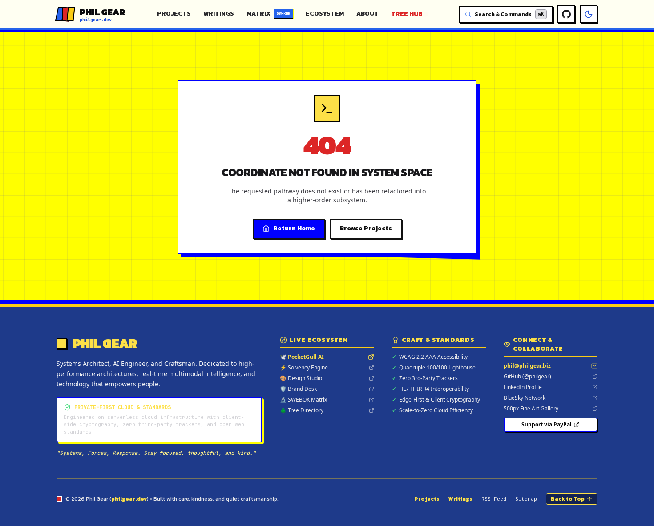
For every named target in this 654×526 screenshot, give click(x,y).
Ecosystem (325, 13)
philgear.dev (129, 499)
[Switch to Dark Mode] (588, 14)
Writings (218, 13)
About (367, 13)
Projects (174, 13)
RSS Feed (493, 499)
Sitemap (526, 499)
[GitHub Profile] (566, 14)
